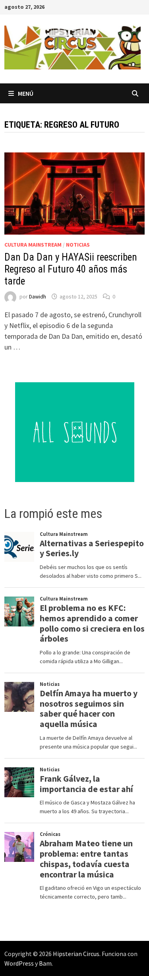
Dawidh (37, 296)
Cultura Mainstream (33, 244)
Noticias (78, 244)
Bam (45, 963)
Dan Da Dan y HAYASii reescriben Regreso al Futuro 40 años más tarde (70, 269)
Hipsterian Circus (76, 954)
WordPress (19, 963)
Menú (25, 93)
